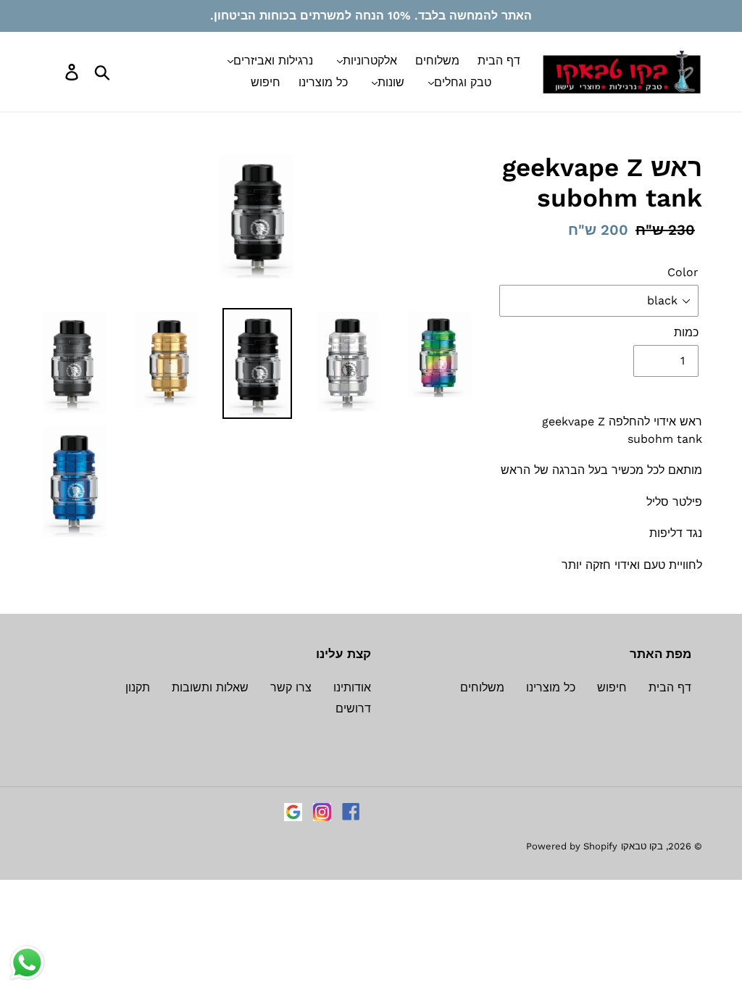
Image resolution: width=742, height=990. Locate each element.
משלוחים (482, 687)
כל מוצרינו (550, 687)
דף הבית (670, 687)
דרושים (353, 708)
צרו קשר (291, 687)
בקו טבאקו (642, 846)
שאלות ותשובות (210, 687)
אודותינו (352, 687)
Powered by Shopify (571, 846)
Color (683, 272)
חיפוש (612, 687)
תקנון (137, 687)
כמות (686, 332)
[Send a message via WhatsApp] (27, 963)
